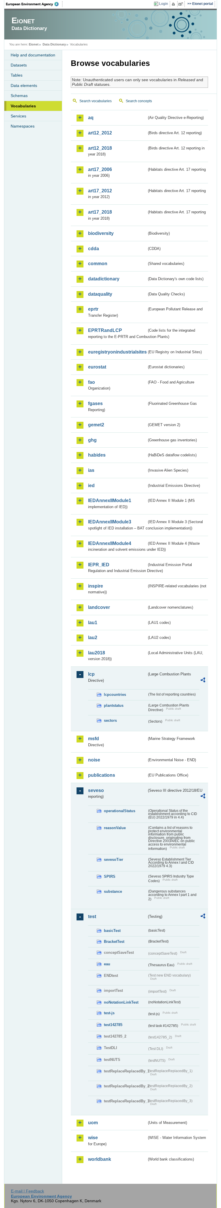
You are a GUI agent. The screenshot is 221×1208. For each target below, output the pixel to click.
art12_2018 (100, 148)
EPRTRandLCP (105, 330)
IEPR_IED (98, 564)
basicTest (112, 930)
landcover (99, 607)
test (92, 916)
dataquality (100, 294)
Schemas (19, 95)
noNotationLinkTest (121, 1002)
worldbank (99, 1159)
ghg (92, 440)
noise (94, 759)
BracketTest (114, 941)
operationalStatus (119, 811)
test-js (109, 1013)
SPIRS (109, 876)
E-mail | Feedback (27, 1191)
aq (91, 117)
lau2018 (96, 652)
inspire (95, 586)
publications (101, 775)
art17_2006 (100, 169)
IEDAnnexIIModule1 (109, 500)
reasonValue (115, 828)
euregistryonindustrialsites (117, 352)
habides (97, 455)
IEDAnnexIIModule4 (109, 543)
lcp (91, 674)
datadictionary (103, 278)
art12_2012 (100, 132)
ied (91, 485)
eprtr (93, 309)
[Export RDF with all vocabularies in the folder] (203, 680)
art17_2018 (100, 212)
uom (93, 1122)
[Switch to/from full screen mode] (181, 4)
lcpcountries (115, 694)
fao (91, 382)
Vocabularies (23, 106)
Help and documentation (33, 55)
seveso (96, 790)
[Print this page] (174, 4)
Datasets (19, 65)
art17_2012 (100, 190)
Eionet (34, 44)
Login (163, 3)
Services (18, 116)
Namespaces (23, 126)
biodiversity (101, 233)
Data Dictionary (54, 44)
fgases (95, 403)
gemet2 (96, 424)
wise (93, 1137)
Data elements (24, 85)
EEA (34, 4)
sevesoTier (113, 859)
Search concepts (139, 101)
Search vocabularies (95, 101)
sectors (110, 720)
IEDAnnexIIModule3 (109, 521)
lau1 (92, 622)
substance (113, 891)
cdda (93, 248)
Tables (16, 75)
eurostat (97, 366)
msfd (93, 738)
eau (107, 964)
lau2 (92, 637)
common (97, 263)
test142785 (113, 1025)
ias (91, 470)
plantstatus (113, 705)
